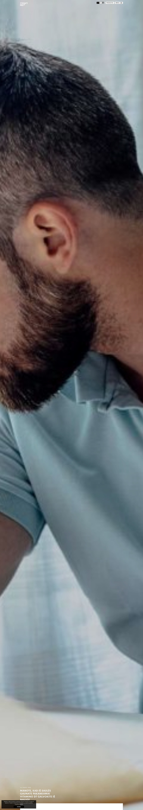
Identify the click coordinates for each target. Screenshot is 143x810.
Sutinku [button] (19, 806)
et (100, 2)
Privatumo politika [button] (19, 804)
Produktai (109, 2)
